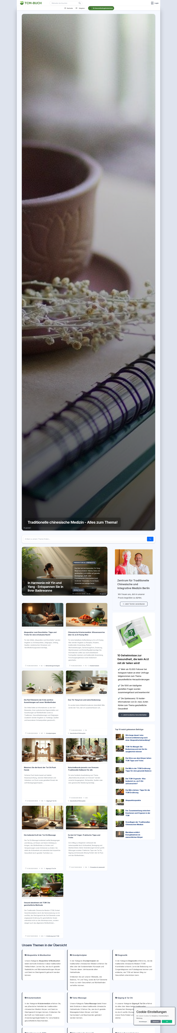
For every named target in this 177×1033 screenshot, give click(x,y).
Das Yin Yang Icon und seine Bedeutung (84, 700)
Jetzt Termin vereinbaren (134, 604)
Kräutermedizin (94, 665)
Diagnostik (122, 955)
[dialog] (154, 1016)
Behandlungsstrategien (53, 665)
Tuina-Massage (79, 998)
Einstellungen (143, 1021)
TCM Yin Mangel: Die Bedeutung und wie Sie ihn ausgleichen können (136, 749)
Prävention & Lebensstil (97, 867)
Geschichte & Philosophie (77, 733)
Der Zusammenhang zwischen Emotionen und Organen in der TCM (137, 813)
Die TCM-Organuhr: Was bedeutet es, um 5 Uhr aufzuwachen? (135, 781)
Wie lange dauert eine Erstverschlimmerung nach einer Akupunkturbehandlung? (137, 737)
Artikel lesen (78, 590)
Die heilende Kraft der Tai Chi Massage (40, 835)
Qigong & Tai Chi (51, 801)
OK (167, 1021)
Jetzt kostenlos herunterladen (135, 715)
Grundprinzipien (51, 733)
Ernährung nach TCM (53, 936)
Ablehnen (156, 1021)
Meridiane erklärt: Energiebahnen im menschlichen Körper (134, 834)
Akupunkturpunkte (133, 800)
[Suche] (80, 3)
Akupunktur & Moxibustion (39, 955)
